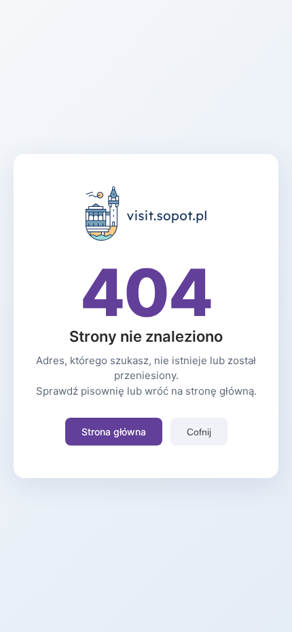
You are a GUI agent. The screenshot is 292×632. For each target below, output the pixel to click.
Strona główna (113, 431)
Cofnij (199, 432)
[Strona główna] (146, 236)
